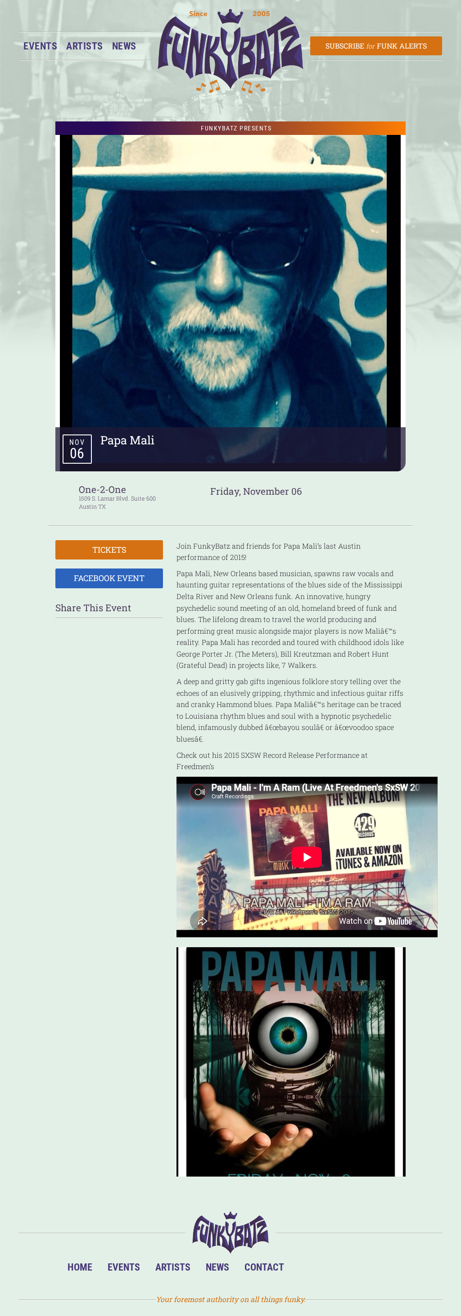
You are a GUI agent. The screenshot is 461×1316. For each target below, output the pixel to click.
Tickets (109, 549)
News (124, 46)
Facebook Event (109, 578)
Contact (264, 1267)
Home (80, 1267)
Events (40, 46)
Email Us (388, 1269)
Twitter (360, 1269)
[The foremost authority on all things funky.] (230, 51)
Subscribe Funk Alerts (376, 45)
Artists (84, 46)
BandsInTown (305, 1269)
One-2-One (102, 489)
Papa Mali (127, 440)
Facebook (333, 1269)
